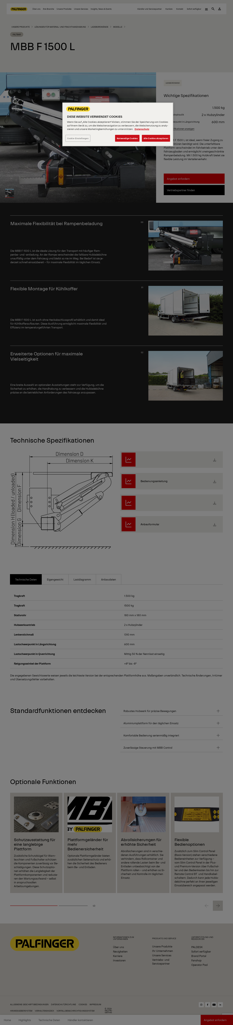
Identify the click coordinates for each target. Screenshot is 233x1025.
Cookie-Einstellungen (78, 138)
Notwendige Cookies (127, 138)
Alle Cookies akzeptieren (156, 138)
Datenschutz (142, 129)
